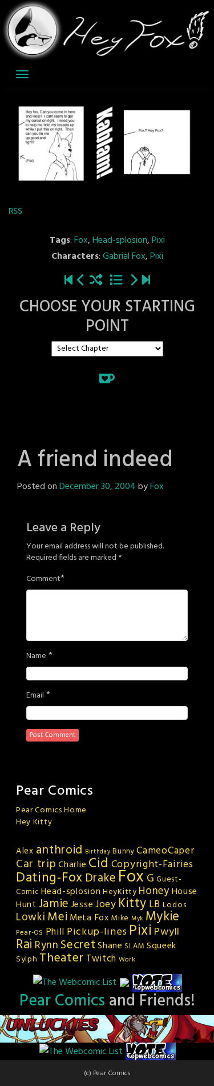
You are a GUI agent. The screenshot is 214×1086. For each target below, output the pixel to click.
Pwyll (167, 932)
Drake (100, 878)
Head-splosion (119, 240)
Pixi (158, 240)
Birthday (98, 852)
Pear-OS (29, 933)
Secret (77, 945)
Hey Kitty (34, 822)
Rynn (47, 945)
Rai (24, 945)
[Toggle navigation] (22, 74)
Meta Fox (89, 918)
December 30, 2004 (97, 486)
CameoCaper (165, 851)
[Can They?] (146, 280)
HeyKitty (120, 892)
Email (35, 696)
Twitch (101, 959)
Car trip (36, 864)
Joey (105, 904)
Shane (110, 946)
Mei (57, 917)
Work (127, 960)
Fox (81, 240)
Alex (25, 851)
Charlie (72, 864)
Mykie (163, 917)
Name (36, 656)
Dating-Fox (49, 878)
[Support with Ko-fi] (107, 378)
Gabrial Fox (124, 256)
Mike (120, 918)
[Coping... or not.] (81, 280)
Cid (98, 864)
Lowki (31, 917)
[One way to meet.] (134, 280)
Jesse (82, 905)
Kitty (132, 903)
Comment (43, 579)
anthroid (59, 850)
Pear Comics (62, 1001)
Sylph (27, 959)
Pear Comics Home (51, 810)
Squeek (161, 946)
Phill (55, 932)
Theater (61, 958)
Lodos (175, 905)
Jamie (54, 904)
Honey (154, 891)
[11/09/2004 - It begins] (68, 280)
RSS (15, 210)
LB (154, 904)
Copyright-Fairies (152, 864)
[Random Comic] (96, 280)
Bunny (123, 851)
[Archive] (116, 280)
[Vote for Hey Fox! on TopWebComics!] (157, 982)
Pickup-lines (97, 932)
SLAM (134, 946)
